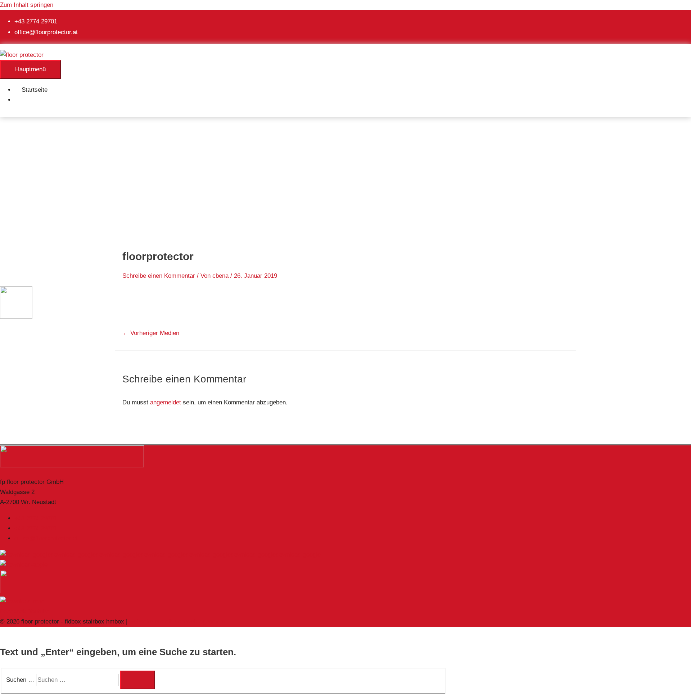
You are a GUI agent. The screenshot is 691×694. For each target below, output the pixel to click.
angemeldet (165, 402)
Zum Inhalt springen (26, 4)
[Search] (137, 680)
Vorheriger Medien (150, 333)
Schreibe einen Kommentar (158, 275)
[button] (24, 99)
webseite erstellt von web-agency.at (177, 621)
